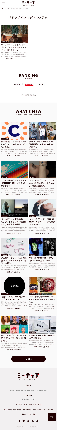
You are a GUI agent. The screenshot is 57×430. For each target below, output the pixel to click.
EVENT (33, 400)
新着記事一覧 (27, 409)
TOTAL (41, 84)
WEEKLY (17, 84)
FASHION (40, 390)
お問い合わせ (17, 409)
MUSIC (12, 390)
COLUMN (37, 405)
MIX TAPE (28, 405)
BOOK (33, 390)
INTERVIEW (25, 400)
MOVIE (18, 390)
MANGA (19, 405)
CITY (45, 390)
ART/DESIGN (25, 390)
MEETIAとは (8, 409)
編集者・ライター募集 (29, 414)
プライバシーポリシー (38, 409)
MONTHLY (29, 84)
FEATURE (28, 395)
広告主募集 (50, 409)
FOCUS (28, 386)
